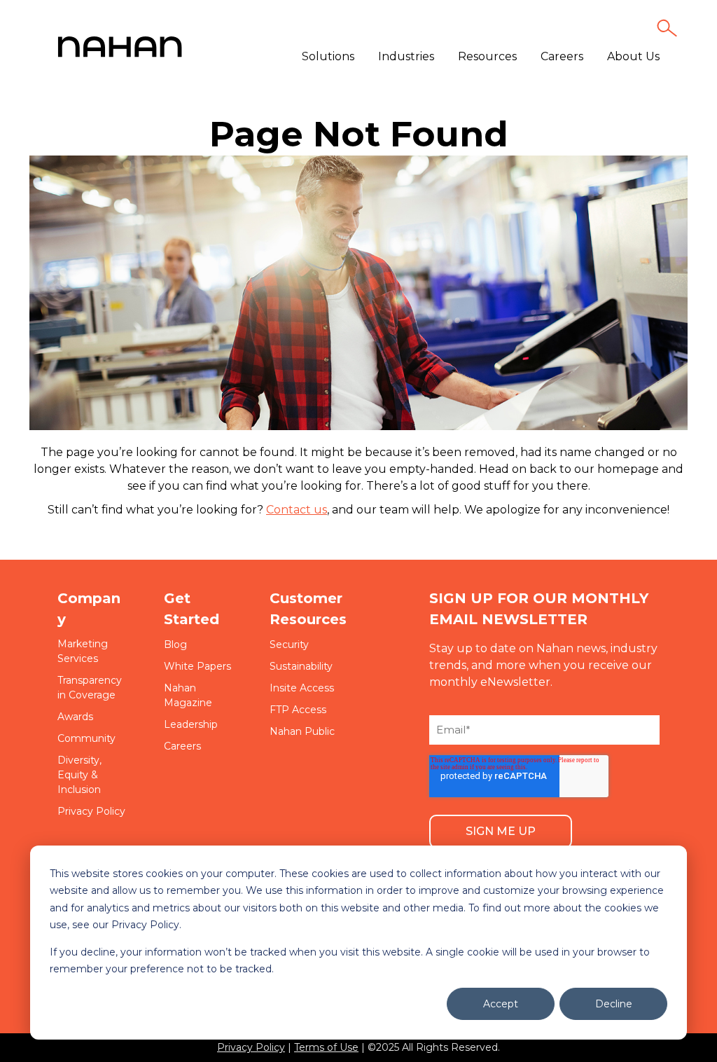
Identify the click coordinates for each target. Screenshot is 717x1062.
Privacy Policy (251, 1047)
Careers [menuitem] (182, 746)
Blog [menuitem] (175, 644)
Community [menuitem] (86, 738)
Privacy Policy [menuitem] (91, 811)
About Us (633, 56)
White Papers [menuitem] (197, 666)
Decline (613, 1004)
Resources (487, 56)
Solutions (328, 56)
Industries (406, 56)
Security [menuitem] (289, 644)
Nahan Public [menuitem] (302, 731)
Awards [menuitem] (75, 716)
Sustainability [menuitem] (301, 666)
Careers (562, 56)
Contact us (296, 509)
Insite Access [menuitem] (302, 688)
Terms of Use (326, 1047)
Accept (500, 1004)
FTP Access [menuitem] (298, 709)
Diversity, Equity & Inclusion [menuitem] (79, 775)
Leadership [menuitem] (191, 724)
